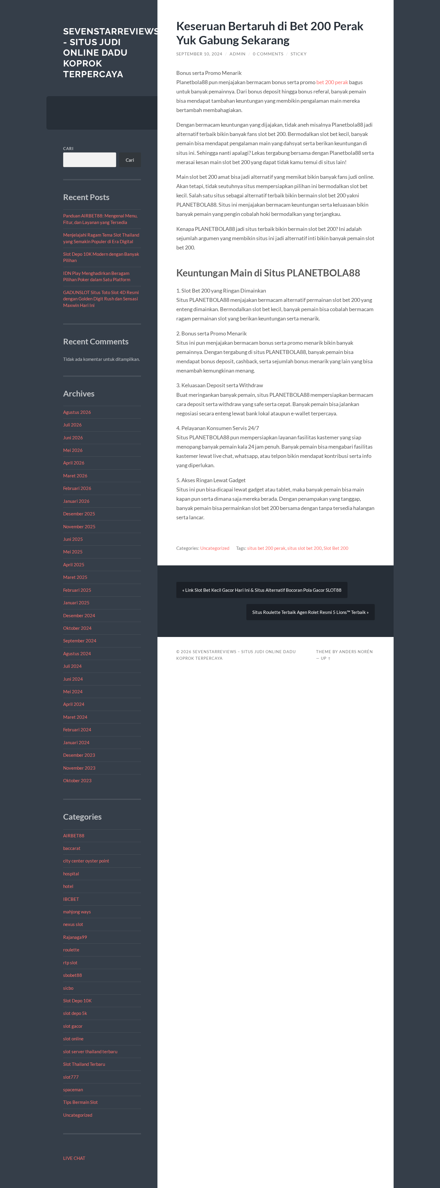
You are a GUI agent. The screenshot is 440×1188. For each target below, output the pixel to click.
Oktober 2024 (77, 628)
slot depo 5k (75, 1013)
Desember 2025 (79, 513)
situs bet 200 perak (266, 548)
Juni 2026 (73, 437)
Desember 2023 (79, 755)
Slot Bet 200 (336, 548)
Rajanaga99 (75, 937)
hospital (71, 873)
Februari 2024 (77, 729)
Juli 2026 (72, 424)
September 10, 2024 (199, 54)
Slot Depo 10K (77, 1000)
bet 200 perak (332, 82)
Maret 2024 (75, 717)
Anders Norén (356, 651)
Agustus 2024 (77, 653)
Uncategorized (77, 1115)
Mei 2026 (73, 450)
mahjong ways (77, 911)
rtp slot (70, 962)
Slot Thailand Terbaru (84, 1064)
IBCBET (71, 899)
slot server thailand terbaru (90, 1051)
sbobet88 (72, 975)
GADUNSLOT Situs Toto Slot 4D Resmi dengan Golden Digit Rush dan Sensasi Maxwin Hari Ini (101, 299)
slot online (73, 1038)
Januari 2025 (76, 602)
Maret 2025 (75, 577)
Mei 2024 (73, 691)
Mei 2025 (73, 551)
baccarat (72, 848)
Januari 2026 (76, 501)
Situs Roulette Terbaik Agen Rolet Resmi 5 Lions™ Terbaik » (310, 612)
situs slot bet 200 (304, 548)
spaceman (73, 1089)
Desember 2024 (79, 615)
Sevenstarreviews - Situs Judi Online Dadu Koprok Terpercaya (111, 52)
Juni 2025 (73, 539)
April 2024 (73, 704)
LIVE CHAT (74, 1158)
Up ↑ (326, 658)
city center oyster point (86, 860)
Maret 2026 (75, 475)
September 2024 (79, 640)
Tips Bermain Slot (80, 1102)
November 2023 (79, 768)
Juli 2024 (72, 666)
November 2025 (79, 526)
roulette (71, 949)
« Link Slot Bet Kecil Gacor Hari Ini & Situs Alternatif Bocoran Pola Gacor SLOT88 (262, 590)
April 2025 (73, 564)
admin (238, 54)
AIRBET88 (73, 835)
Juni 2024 (73, 679)
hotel (68, 886)
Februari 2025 (77, 590)
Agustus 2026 (77, 412)
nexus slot (73, 924)
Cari (68, 148)
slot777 (71, 1077)
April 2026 (73, 462)
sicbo (68, 988)
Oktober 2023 (77, 780)
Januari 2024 (76, 742)
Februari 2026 (77, 488)
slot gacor (73, 1026)
